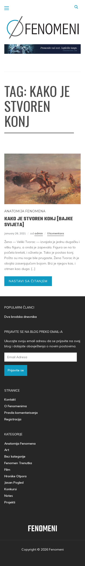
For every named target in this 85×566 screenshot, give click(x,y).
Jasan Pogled (14, 482)
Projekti (9, 502)
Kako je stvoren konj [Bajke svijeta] (38, 222)
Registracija (12, 419)
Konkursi (10, 489)
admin (38, 233)
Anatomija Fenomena (24, 211)
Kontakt (10, 399)
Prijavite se (16, 370)
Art (6, 450)
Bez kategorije (14, 456)
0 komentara (55, 233)
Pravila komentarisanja (21, 413)
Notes (8, 496)
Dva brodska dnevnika (20, 317)
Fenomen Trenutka (18, 463)
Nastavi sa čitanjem (28, 281)
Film (7, 470)
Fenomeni (42, 529)
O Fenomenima (15, 406)
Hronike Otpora (15, 476)
